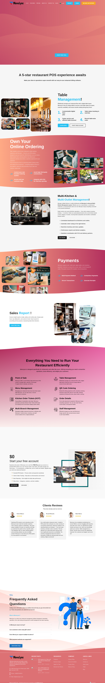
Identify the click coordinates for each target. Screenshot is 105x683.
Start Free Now (52, 440)
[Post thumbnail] (34, 662)
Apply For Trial (57, 664)
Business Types (57, 661)
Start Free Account (77, 125)
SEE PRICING (62, 237)
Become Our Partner (88, 3)
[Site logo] (17, 3)
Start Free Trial (61, 55)
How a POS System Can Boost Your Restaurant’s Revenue (43, 669)
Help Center (85, 664)
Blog (84, 669)
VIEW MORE (72, 237)
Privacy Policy (71, 659)
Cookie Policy (71, 664)
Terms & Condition (72, 661)
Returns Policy (71, 666)
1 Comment (46, 664)
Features (56, 659)
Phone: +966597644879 (16, 673)
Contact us (85, 661)
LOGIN (77, 3)
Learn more (63, 125)
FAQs (84, 666)
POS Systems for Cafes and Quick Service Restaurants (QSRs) (44, 661)
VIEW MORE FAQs (16, 645)
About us (85, 659)
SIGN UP (69, 3)
